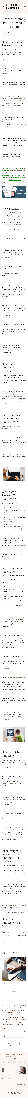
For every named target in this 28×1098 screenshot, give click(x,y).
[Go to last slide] (3, 973)
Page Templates (14, 1058)
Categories (5, 1036)
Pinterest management (10, 984)
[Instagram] (5, 1079)
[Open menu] (24, 6)
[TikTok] (9, 1079)
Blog (15, 1056)
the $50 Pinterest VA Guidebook (16, 905)
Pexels (15, 1046)
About (13, 1054)
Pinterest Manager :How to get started (21, 936)
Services (9, 1056)
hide (10, 33)
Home (7, 1054)
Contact (19, 1054)
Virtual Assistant (14, 15)
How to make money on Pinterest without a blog (7, 937)
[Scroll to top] (24, 1095)
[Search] (24, 1031)
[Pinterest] (7, 1079)
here (9, 159)
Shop (20, 1056)
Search (4, 1028)
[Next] (24, 973)
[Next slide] (25, 1070)
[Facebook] (2, 1079)
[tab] (12, 991)
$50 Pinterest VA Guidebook (16, 677)
